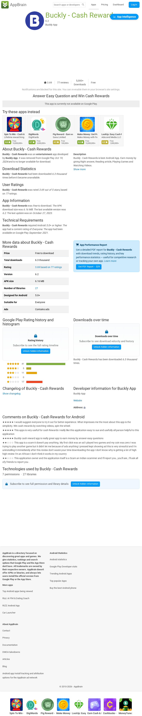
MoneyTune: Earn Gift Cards (126, 713)
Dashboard (118, 4)
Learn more (110, 261)
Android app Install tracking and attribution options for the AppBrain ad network (23, 675)
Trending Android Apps (61, 573)
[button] (106, 407)
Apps (93, 4)
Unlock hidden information (35, 351)
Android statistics (58, 559)
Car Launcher (8, 612)
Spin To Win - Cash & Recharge (14, 134)
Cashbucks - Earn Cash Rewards (110, 713)
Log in (134, 4)
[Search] (83, 4)
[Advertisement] (70, 55)
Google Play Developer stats (63, 566)
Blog (4, 666)
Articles (6, 659)
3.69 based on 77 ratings (48, 267)
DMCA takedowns (11, 652)
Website (77, 400)
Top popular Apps (58, 581)
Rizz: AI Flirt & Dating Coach (15, 598)
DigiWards (34, 134)
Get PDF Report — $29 (89, 266)
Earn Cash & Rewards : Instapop (94, 713)
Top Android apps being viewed (17, 591)
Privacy (6, 637)
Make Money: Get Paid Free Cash (87, 134)
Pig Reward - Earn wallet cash (63, 134)
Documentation (9, 645)
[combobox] (67, 4)
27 (36, 288)
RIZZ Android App (11, 605)
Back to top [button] (134, 687)
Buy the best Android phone (63, 588)
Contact (6, 630)
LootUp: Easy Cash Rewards (111, 134)
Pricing (104, 4)
